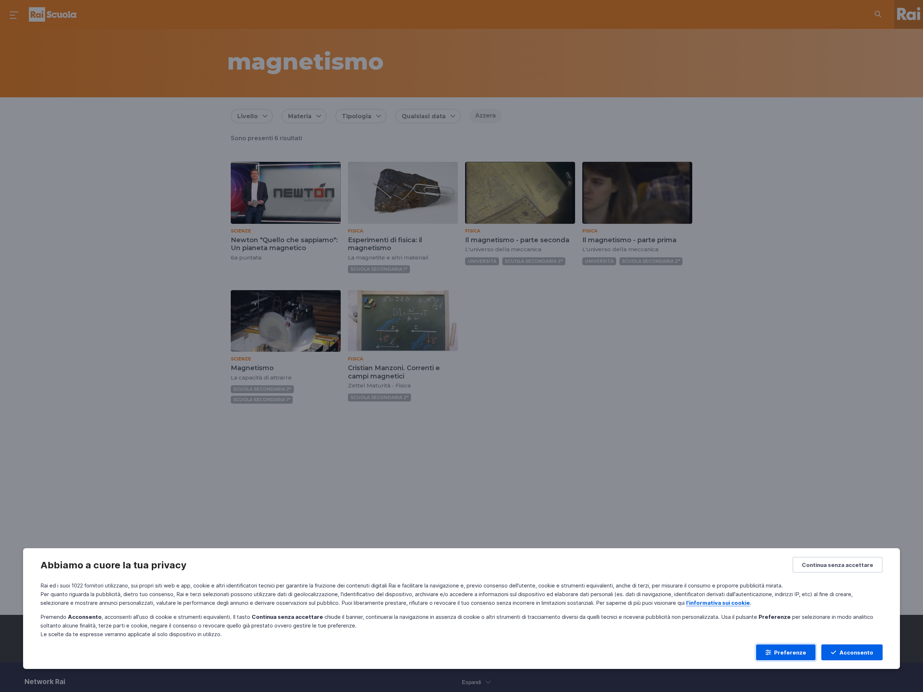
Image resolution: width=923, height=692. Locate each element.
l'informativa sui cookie (718, 602)
